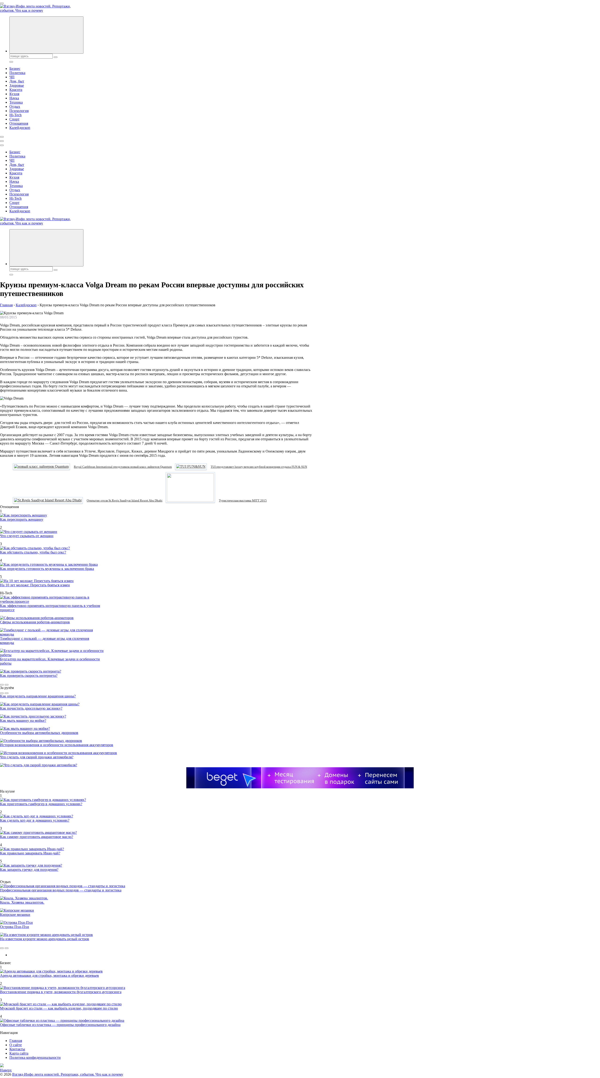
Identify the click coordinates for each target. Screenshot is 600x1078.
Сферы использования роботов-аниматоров (35, 622)
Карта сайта (18, 1053)
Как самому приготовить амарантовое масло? (36, 837)
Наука (14, 98)
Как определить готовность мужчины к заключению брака (47, 569)
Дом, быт (16, 81)
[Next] (6, 684)
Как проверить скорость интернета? (28, 675)
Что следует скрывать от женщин (26, 536)
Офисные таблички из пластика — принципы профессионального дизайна (60, 1025)
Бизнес (14, 69)
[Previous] (2, 684)
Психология (19, 111)
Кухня (14, 94)
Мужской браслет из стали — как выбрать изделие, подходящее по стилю (59, 1008)
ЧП (12, 77)
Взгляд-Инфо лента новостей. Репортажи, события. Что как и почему (67, 1074)
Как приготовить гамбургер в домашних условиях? (41, 804)
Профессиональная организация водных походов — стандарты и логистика (60, 890)
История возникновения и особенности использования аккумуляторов (56, 745)
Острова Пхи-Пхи (14, 927)
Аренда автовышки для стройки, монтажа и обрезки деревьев (49, 975)
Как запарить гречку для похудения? (29, 870)
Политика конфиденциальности (35, 1057)
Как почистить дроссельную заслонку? (31, 708)
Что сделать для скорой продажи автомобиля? (36, 757)
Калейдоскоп (19, 128)
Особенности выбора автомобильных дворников (39, 733)
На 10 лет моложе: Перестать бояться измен (35, 585)
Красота (15, 90)
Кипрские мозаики (15, 915)
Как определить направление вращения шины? (38, 696)
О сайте (15, 1045)
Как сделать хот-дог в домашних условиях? (34, 820)
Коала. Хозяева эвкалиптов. (22, 902)
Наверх (6, 1070)
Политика (17, 73)
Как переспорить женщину (21, 519)
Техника (16, 102)
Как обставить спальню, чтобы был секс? (33, 552)
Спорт (14, 119)
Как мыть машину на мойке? (23, 720)
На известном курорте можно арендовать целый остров (44, 939)
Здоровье (16, 85)
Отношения (18, 123)
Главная (15, 1041)
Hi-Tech (15, 115)
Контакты (17, 1049)
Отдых (14, 107)
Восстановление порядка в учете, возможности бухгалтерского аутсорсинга (60, 992)
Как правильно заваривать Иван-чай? (30, 853)
